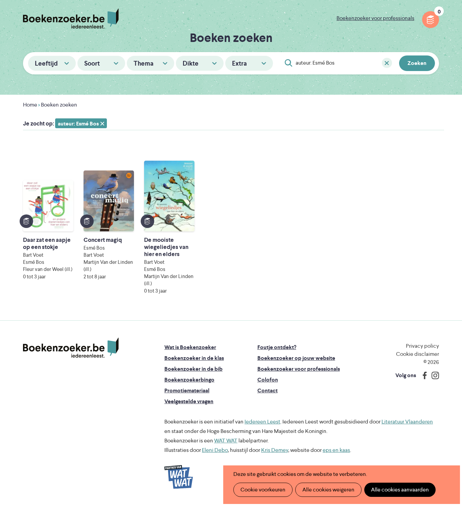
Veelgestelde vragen (188, 401)
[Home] (71, 348)
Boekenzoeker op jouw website (296, 358)
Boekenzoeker (71, 18)
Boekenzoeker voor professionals (375, 18)
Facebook (423, 375)
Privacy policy (422, 345)
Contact (267, 390)
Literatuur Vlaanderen (407, 421)
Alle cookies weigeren (328, 489)
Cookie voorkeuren (262, 489)
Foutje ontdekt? (276, 347)
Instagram (433, 375)
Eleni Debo (215, 450)
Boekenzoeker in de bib (193, 368)
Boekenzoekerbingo (189, 379)
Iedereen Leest (262, 421)
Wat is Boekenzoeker (190, 347)
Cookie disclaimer (417, 354)
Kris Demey (274, 450)
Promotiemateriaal (186, 390)
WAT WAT (225, 440)
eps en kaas (336, 450)
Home (30, 104)
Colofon (267, 379)
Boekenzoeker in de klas (194, 358)
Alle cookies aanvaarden (400, 489)
